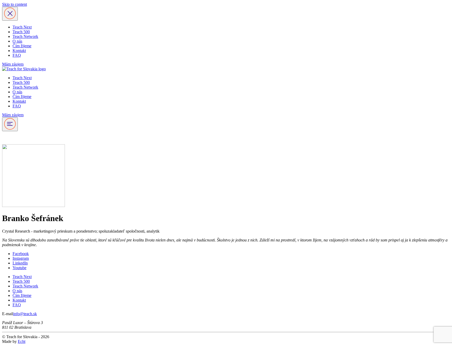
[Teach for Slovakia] (24, 69)
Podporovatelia (14, 137)
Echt (21, 341)
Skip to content (14, 4)
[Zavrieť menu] (10, 14)
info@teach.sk (25, 314)
